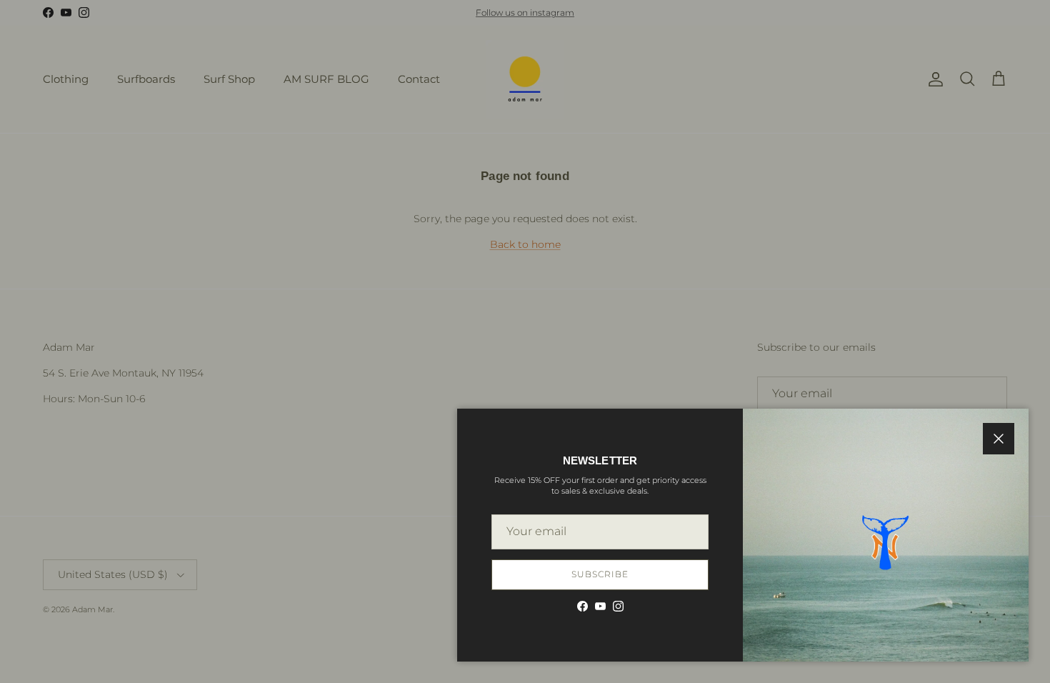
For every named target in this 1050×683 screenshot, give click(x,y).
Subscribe (600, 574)
